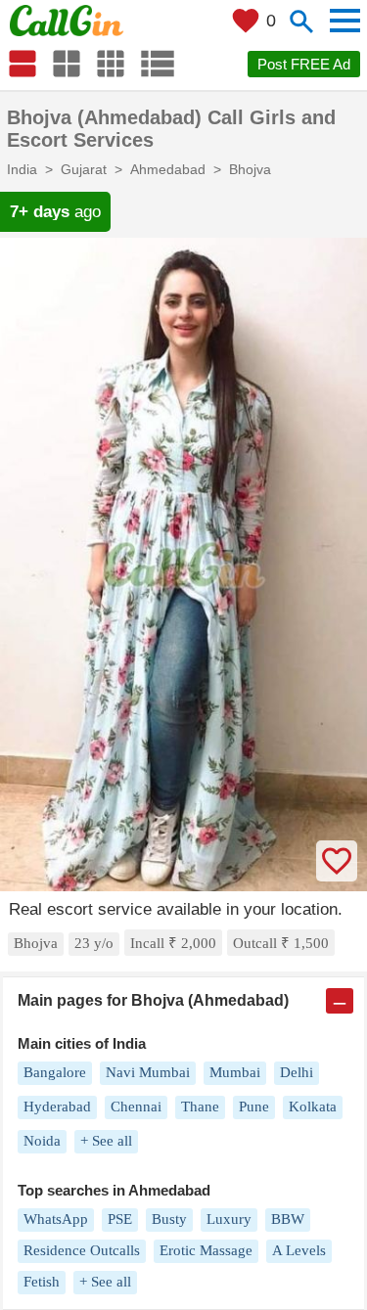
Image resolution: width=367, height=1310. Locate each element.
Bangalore (54, 1072)
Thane (200, 1106)
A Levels (299, 1250)
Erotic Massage (206, 1250)
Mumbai (234, 1072)
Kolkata (313, 1106)
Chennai (136, 1106)
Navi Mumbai (148, 1072)
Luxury (229, 1219)
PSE (120, 1219)
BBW (287, 1219)
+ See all (106, 1141)
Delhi (296, 1072)
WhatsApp (55, 1219)
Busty (169, 1219)
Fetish (41, 1281)
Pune (254, 1106)
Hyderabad (57, 1106)
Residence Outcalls (81, 1250)
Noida (42, 1141)
